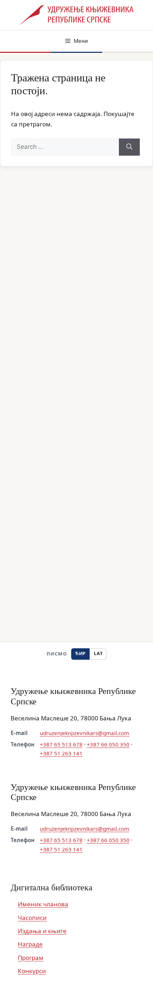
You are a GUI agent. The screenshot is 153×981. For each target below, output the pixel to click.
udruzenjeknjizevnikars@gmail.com (84, 732)
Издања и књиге (42, 931)
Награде (30, 944)
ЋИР (80, 653)
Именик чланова (43, 904)
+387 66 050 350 (108, 744)
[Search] (129, 147)
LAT (98, 653)
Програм (30, 958)
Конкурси (32, 971)
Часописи (32, 918)
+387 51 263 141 (61, 753)
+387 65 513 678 (61, 744)
